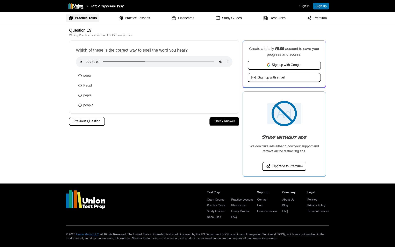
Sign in (304, 6)
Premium (320, 18)
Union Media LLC (87, 234)
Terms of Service (318, 211)
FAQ (234, 216)
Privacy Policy (316, 205)
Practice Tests (86, 18)
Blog (285, 205)
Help (260, 205)
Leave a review (267, 211)
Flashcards (186, 18)
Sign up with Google (286, 65)
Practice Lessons (137, 18)
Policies (312, 199)
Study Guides (232, 18)
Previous (86, 121)
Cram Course (215, 199)
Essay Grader (240, 211)
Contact (262, 199)
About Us (288, 199)
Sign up (321, 6)
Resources (278, 18)
